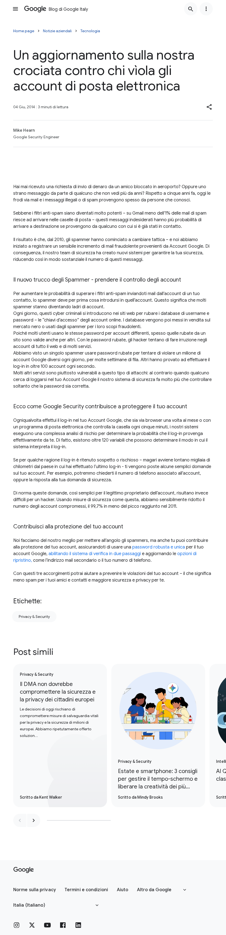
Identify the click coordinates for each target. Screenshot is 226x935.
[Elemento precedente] (19, 820)
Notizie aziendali (57, 30)
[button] (209, 107)
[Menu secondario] (206, 8)
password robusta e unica (158, 547)
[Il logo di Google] (23, 870)
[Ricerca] (190, 8)
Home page (23, 30)
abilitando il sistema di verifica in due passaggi (95, 553)
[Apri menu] (15, 8)
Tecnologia (90, 30)
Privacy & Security (34, 616)
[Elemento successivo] (33, 820)
